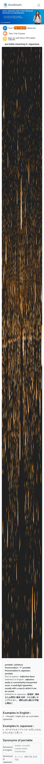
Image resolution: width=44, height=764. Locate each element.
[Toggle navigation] (38, 5)
